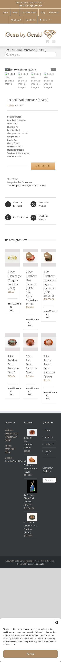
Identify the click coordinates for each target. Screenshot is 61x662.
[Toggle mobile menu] (54, 41)
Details (16, 303)
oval (31, 185)
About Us (49, 437)
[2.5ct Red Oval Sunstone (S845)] (30, 342)
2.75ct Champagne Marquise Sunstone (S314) (15, 280)
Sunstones (27, 182)
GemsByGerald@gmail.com (30, 5)
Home (47, 430)
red (35, 185)
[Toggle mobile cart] (47, 41)
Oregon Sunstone (20, 185)
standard (42, 185)
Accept (30, 654)
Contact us (49, 444)
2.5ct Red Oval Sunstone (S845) (31, 364)
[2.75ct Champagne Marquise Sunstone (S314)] (12, 258)
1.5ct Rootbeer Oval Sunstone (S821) (13, 364)
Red (19, 182)
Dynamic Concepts (36, 564)
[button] (56, 622)
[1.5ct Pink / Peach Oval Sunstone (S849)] (48, 342)
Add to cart (43, 166)
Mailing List (48, 453)
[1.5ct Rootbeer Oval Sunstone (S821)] (12, 342)
